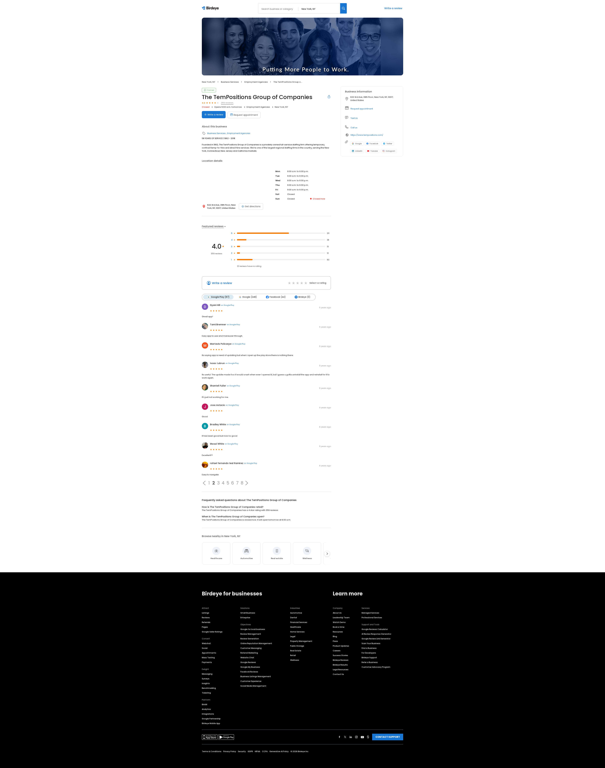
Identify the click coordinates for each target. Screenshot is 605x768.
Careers (336, 650)
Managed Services (370, 613)
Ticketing (206, 692)
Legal (292, 636)
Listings (205, 613)
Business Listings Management (255, 676)
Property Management (301, 641)
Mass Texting (208, 657)
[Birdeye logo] (211, 8)
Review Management (250, 634)
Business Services (230, 81)
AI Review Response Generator (376, 634)
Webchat (206, 643)
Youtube (374, 151)
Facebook (374, 143)
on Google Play (227, 305)
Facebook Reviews (249, 671)
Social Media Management (253, 686)
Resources (338, 631)
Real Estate (295, 650)
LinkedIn (358, 151)
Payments (207, 662)
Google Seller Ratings (212, 631)
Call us (354, 127)
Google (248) (249, 297)
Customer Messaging (251, 648)
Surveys (205, 678)
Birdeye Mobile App (211, 723)
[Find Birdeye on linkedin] (350, 737)
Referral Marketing (249, 652)
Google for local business (252, 629)
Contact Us (338, 674)
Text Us (354, 118)
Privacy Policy (229, 751)
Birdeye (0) (304, 297)
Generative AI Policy (279, 751)
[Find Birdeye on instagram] (356, 737)
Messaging (207, 674)
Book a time (338, 627)
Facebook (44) (277, 297)
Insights (206, 683)
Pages (205, 627)
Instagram (390, 151)
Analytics (206, 709)
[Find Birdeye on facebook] (339, 737)
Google (358, 143)
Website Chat (247, 657)
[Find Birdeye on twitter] (345, 737)
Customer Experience (250, 681)
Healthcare (295, 627)
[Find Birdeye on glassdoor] (368, 737)
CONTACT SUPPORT (387, 737)
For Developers (369, 652)
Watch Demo (339, 622)
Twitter (389, 143)
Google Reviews (248, 662)
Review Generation (249, 638)
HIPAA (257, 751)
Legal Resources (340, 669)
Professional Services (372, 617)
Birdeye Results (340, 664)
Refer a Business (370, 662)
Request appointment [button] (362, 108)
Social (204, 648)
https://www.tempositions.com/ (367, 135)
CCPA (265, 751)
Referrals (206, 622)
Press (335, 641)
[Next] (327, 554)
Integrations (208, 714)
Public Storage (297, 646)
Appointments (209, 652)
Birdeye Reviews (340, 660)
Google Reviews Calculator (375, 629)
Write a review (393, 8)
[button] (204, 483)
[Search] (343, 8)
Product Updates (341, 646)
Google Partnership (211, 718)
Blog (335, 636)
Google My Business (250, 667)
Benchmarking (209, 688)
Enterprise (245, 617)
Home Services (297, 631)
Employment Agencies (256, 81)
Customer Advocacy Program (376, 667)
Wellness (294, 660)
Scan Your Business (371, 643)
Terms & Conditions (211, 751)
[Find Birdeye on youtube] (362, 737)
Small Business (247, 613)
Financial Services (298, 622)
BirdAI (204, 704)
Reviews (206, 617)
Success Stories (340, 655)
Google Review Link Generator (376, 638)
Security (242, 751)
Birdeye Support (369, 657)
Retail (293, 655)
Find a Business (369, 648)
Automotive (296, 613)
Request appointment (246, 115)
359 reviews (227, 102)
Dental (293, 617)
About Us (337, 613)
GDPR (250, 751)
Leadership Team (341, 617)
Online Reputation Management (256, 643)
